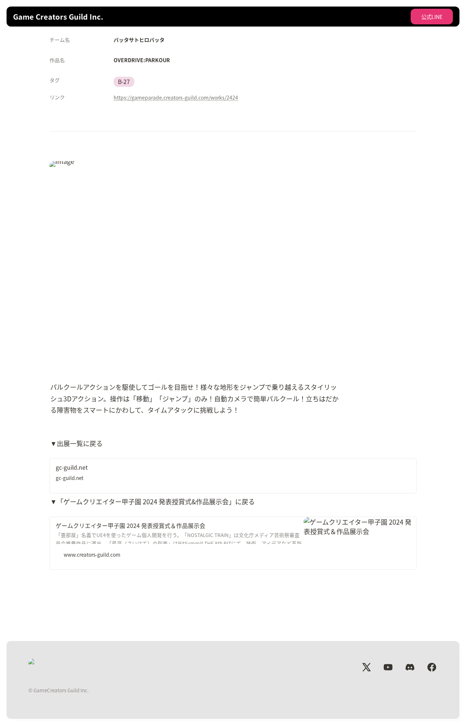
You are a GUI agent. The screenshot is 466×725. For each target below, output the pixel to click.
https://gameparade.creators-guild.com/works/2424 (176, 97)
